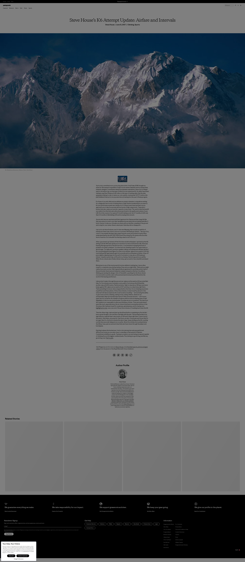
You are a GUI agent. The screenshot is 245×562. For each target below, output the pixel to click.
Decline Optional (22, 556)
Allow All (11, 556)
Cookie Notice (25, 551)
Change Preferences (18, 559)
